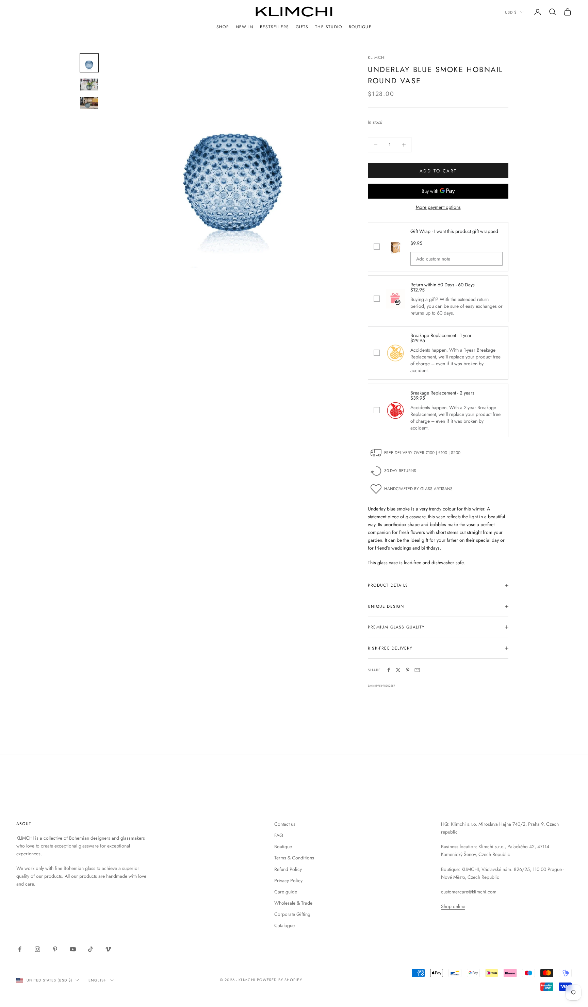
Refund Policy (288, 869)
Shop (222, 27)
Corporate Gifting (292, 914)
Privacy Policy (288, 880)
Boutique (360, 27)
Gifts (302, 27)
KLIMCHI (377, 57)
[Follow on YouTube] (72, 949)
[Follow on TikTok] (90, 949)
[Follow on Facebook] (19, 949)
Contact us (284, 824)
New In (244, 27)
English (97, 980)
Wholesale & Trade (293, 903)
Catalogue (284, 925)
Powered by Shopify (279, 980)
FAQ (278, 835)
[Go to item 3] (89, 103)
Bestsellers (274, 27)
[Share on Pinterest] (407, 670)
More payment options (438, 207)
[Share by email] (417, 670)
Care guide (285, 891)
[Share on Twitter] (398, 670)
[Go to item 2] (89, 84)
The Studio (328, 27)
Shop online (453, 906)
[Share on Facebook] (388, 670)
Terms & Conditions (294, 857)
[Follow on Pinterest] (55, 949)
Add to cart (438, 171)
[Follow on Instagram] (37, 949)
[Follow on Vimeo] (108, 949)
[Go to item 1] (89, 62)
